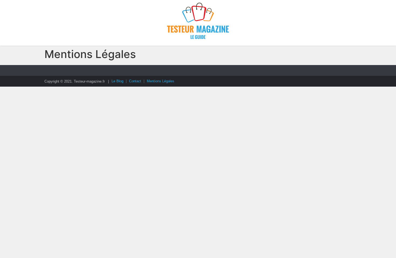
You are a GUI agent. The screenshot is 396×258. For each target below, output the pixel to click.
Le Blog (117, 81)
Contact (135, 81)
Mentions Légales (160, 81)
